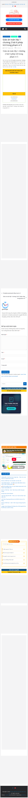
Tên (2, 352)
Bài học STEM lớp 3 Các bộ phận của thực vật (15, 4)
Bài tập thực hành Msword (7, 493)
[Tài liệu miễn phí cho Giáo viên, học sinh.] (3, 28)
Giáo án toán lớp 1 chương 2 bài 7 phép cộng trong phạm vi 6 (14, 297)
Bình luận (4, 334)
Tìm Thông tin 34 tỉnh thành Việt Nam (14, 388)
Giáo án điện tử (14, 36)
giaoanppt (11, 48)
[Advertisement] (14, 128)
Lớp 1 (20, 36)
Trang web (4, 365)
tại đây (14, 66)
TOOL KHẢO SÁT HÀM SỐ (14, 16)
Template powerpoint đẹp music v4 (11, 293)
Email (3, 359)
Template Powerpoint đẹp (14, 572)
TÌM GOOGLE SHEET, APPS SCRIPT (14, 23)
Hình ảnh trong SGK (14, 570)
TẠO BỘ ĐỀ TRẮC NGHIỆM (14, 19)
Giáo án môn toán (6, 36)
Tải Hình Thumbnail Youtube (14, 390)
